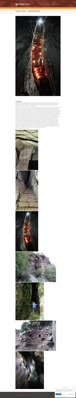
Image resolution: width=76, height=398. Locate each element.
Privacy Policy (66, 396)
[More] (21, 101)
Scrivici (49, 394)
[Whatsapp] (20, 101)
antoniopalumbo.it (33, 394)
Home (40, 394)
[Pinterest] (19, 101)
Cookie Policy (63, 396)
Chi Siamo (43, 394)
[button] (74, 387)
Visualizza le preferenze (71, 394)
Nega (64, 394)
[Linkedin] (18, 101)
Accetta (58, 394)
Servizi (46, 394)
